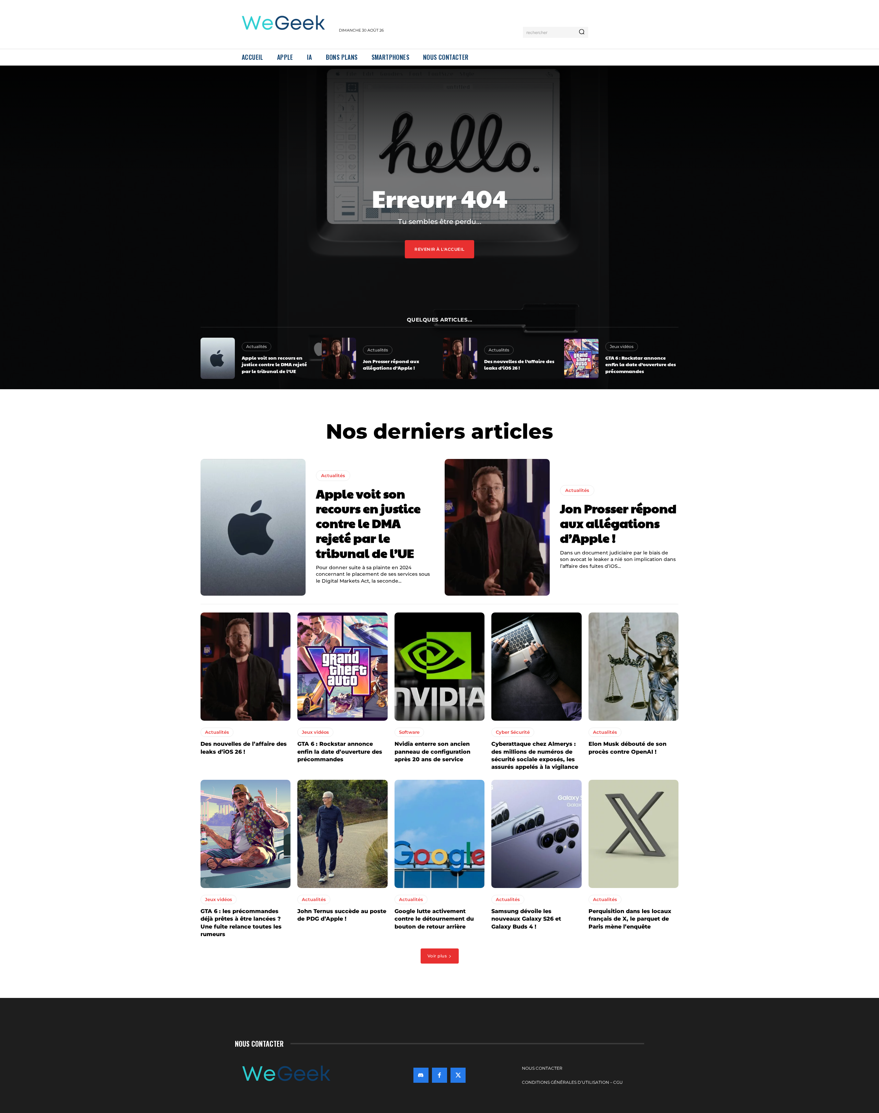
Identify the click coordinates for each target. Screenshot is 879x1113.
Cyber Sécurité (513, 732)
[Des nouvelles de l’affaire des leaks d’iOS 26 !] (460, 358)
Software (409, 732)
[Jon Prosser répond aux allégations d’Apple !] (339, 358)
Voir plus (437, 955)
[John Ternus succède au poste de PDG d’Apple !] (342, 834)
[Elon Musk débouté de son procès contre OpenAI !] (633, 666)
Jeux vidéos (621, 346)
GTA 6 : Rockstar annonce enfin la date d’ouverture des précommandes (640, 364)
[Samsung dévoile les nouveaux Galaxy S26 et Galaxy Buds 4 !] (536, 834)
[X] (458, 1075)
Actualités (256, 346)
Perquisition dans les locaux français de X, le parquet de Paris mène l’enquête (630, 919)
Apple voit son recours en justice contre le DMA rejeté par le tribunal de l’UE (274, 364)
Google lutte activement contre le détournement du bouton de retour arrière (434, 919)
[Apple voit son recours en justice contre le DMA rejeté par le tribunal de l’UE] (218, 358)
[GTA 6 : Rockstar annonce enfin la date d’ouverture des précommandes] (581, 358)
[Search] (581, 32)
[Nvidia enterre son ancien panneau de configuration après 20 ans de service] (439, 666)
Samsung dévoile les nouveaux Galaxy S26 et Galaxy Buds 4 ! (526, 919)
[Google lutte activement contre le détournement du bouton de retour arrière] (439, 834)
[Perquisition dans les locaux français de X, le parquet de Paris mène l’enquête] (633, 834)
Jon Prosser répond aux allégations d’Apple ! (391, 364)
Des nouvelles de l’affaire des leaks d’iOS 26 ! (519, 364)
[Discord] (421, 1075)
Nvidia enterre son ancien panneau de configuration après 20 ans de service (432, 752)
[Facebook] (439, 1075)
